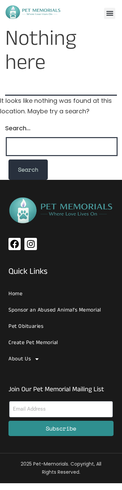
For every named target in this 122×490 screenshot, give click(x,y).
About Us (19, 359)
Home (15, 294)
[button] (109, 13)
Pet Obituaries (25, 326)
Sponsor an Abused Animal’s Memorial (54, 310)
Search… (17, 128)
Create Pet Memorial (33, 342)
